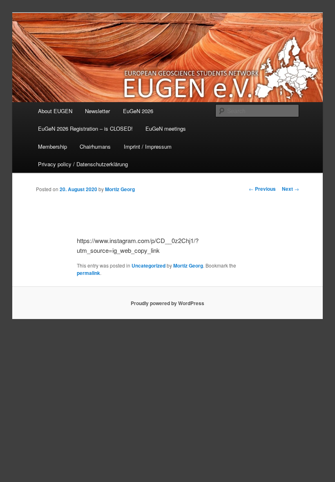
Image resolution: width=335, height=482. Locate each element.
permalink (88, 273)
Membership (52, 146)
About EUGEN (55, 111)
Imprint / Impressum (148, 146)
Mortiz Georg (120, 189)
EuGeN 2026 (138, 111)
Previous (262, 188)
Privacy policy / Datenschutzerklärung (83, 164)
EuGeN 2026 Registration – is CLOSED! (85, 128)
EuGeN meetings (165, 128)
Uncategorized (148, 265)
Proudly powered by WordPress (167, 303)
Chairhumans (95, 146)
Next (290, 188)
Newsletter (97, 111)
